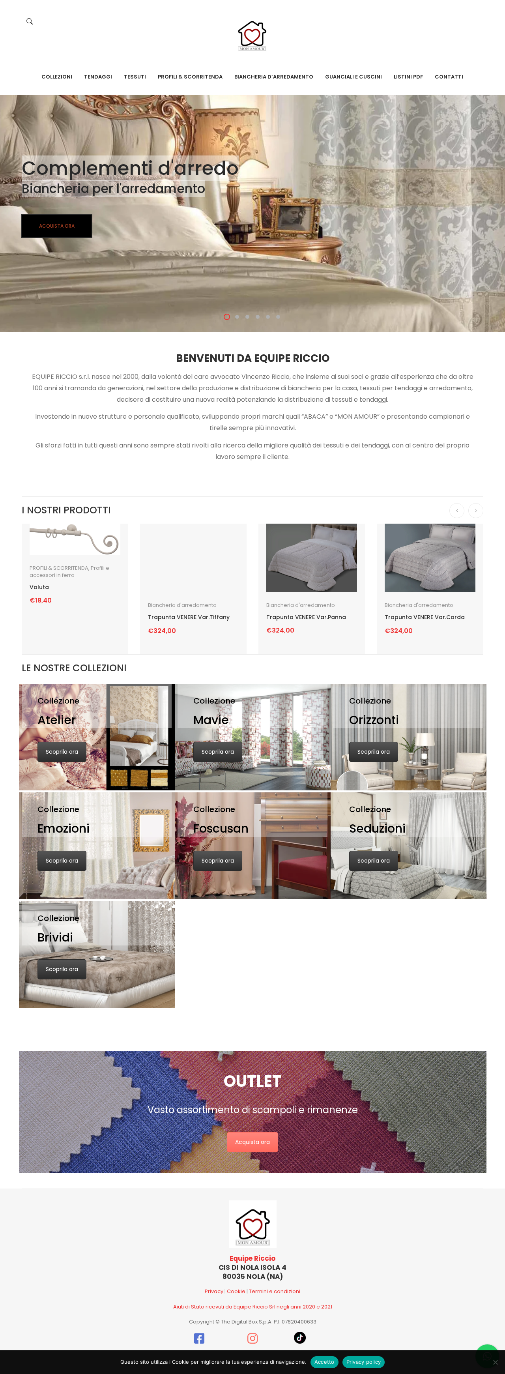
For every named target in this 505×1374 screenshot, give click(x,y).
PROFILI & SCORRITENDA (59, 568)
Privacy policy (363, 1362)
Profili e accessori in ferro (69, 571)
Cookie (236, 1291)
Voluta (39, 587)
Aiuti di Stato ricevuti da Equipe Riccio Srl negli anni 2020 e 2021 (252, 1306)
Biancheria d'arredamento (182, 605)
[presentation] (456, 510)
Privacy (214, 1291)
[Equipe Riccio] (252, 33)
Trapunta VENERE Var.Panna (306, 617)
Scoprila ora (62, 752)
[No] (495, 1362)
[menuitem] (56, 77)
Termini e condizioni (274, 1291)
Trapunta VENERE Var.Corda (425, 617)
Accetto (324, 1362)
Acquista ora (252, 1142)
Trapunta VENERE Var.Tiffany (189, 617)
